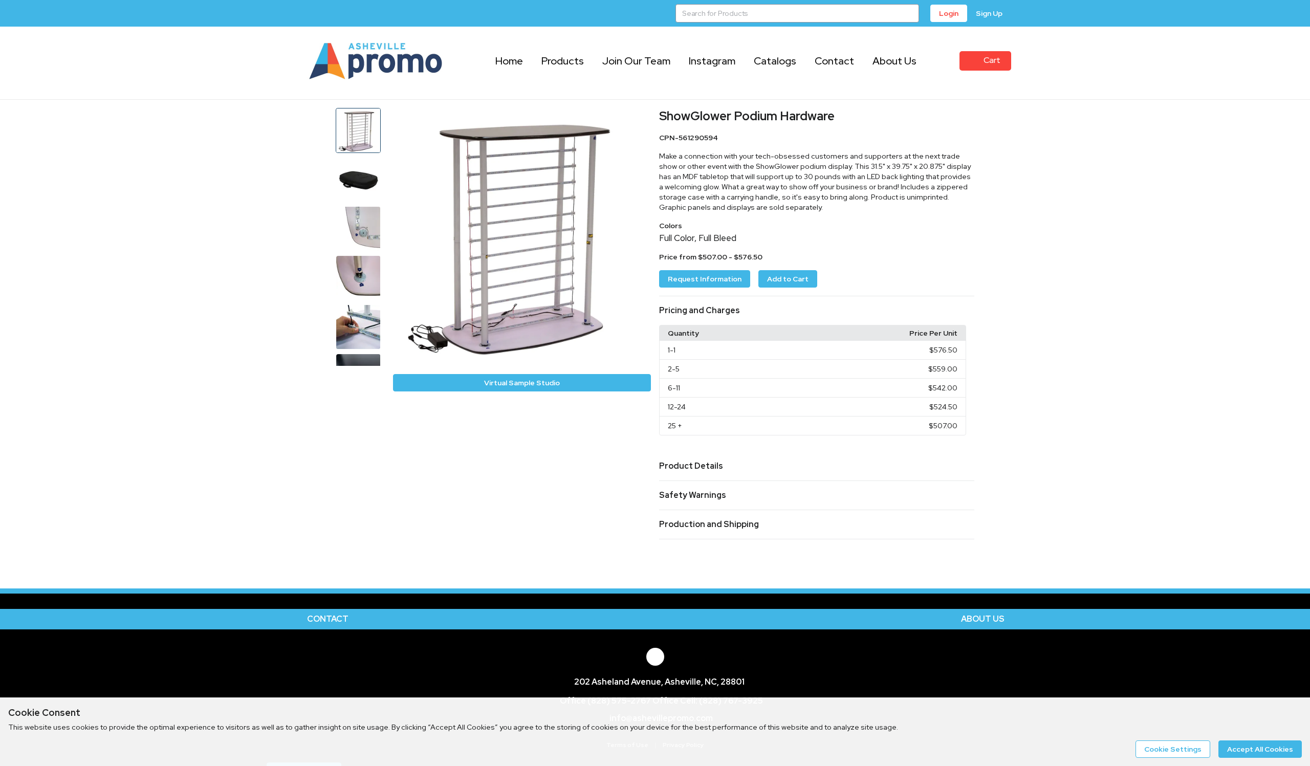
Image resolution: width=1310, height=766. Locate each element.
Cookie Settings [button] (1173, 749)
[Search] (910, 13)
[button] (816, 310)
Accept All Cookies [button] (1260, 749)
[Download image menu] (638, 120)
